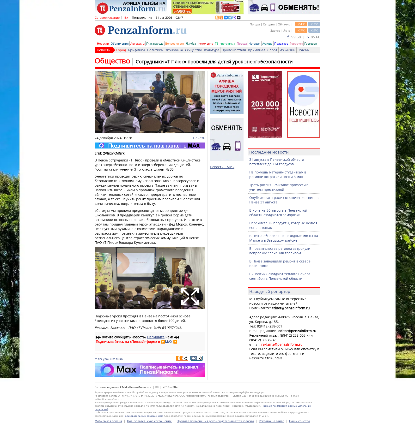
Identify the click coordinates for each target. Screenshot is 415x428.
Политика (155, 50)
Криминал (256, 50)
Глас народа (155, 44)
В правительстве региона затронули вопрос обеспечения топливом (279, 250)
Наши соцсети (299, 421)
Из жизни (287, 50)
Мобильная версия (108, 421)
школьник (116, 359)
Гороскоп (296, 44)
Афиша (267, 44)
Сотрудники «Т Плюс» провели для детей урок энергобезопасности (214, 61)
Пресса (242, 44)
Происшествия (233, 50)
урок (106, 359)
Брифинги (136, 50)
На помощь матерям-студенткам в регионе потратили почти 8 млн (277, 174)
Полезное (281, 44)
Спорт (272, 50)
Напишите (156, 337)
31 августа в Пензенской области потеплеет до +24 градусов (276, 161)
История (255, 44)
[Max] (150, 146)
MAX (168, 341)
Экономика (174, 50)
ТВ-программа (225, 44)
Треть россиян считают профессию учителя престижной (279, 187)
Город (121, 50)
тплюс (98, 359)
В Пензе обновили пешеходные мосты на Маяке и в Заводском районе (283, 238)
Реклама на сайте (271, 421)
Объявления (120, 44)
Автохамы (137, 44)
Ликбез (191, 44)
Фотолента (205, 44)
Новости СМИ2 (222, 167)
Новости (103, 44)
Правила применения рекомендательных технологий (215, 421)
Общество (193, 50)
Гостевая (310, 44)
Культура (211, 50)
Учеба (304, 50)
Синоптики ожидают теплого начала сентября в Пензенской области (279, 276)
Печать (199, 138)
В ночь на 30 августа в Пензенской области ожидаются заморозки (278, 212)
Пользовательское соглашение (149, 421)
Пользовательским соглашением (143, 415)
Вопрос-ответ (174, 44)
